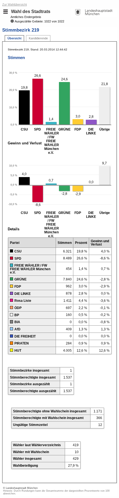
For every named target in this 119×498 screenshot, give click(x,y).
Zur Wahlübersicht (14, 4)
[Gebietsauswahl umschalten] (5, 11)
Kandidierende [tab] (38, 38)
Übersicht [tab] (14, 38)
